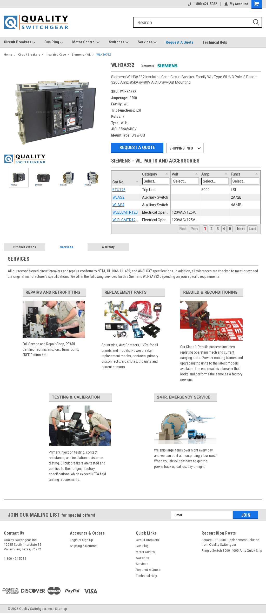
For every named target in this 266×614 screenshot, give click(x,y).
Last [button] (252, 229)
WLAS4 (118, 205)
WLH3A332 (103, 54)
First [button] (183, 229)
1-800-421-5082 (205, 4)
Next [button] (241, 229)
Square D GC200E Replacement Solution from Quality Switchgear (230, 542)
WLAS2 (118, 197)
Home (8, 54)
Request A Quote (180, 42)
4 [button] (224, 229)
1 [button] (205, 229)
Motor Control (84, 42)
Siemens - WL (81, 54)
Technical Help (215, 42)
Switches (117, 42)
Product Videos (24, 247)
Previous (9, 112)
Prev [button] (194, 229)
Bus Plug (52, 42)
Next (102, 112)
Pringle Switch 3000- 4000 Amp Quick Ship (232, 550)
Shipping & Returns (83, 546)
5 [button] (230, 229)
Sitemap (61, 609)
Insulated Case (56, 54)
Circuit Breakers (18, 42)
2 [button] (211, 229)
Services (145, 42)
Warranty (108, 247)
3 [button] (218, 229)
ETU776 (118, 190)
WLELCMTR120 (125, 212)
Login (74, 540)
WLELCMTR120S (126, 220)
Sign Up (87, 540)
